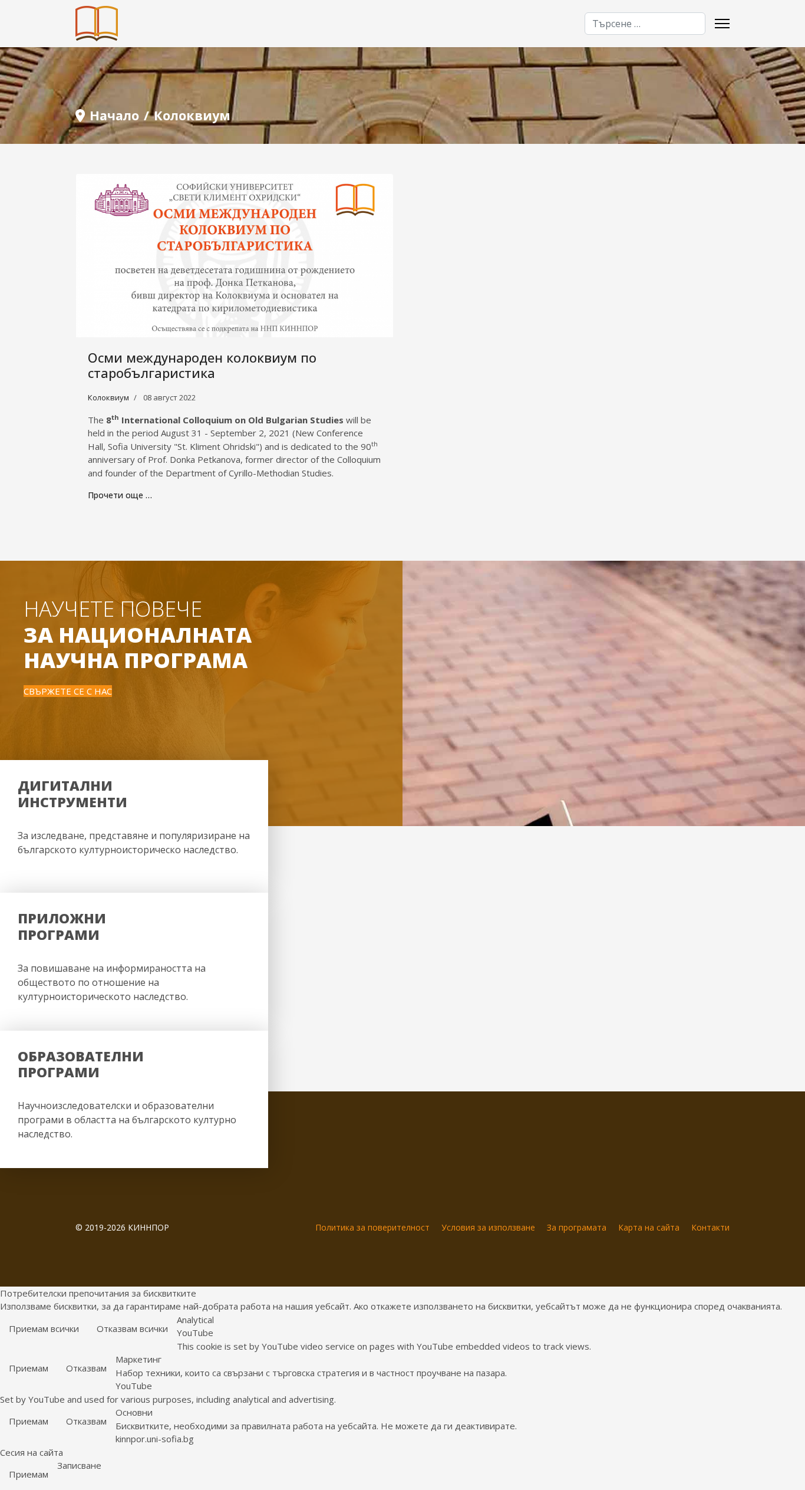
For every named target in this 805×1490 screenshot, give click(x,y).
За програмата (576, 1227)
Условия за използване (488, 1227)
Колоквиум (108, 397)
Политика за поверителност (372, 1227)
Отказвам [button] (86, 1368)
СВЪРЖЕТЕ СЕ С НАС (68, 691)
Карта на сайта (648, 1227)
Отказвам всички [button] (132, 1328)
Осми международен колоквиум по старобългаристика (202, 364)
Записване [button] (79, 1465)
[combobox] (645, 23)
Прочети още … (120, 495)
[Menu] (722, 23)
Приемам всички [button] (44, 1328)
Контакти (710, 1227)
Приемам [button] (28, 1368)
